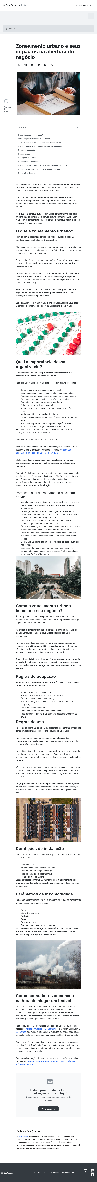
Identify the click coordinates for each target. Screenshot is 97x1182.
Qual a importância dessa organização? (34, 139)
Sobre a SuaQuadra (26, 173)
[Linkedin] (92, 1171)
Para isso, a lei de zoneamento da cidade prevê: (41, 143)
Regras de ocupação (26, 150)
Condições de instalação (28, 158)
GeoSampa (21, 1032)
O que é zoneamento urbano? (30, 135)
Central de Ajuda (40, 1173)
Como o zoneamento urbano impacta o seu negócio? (40, 146)
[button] (91, 16)
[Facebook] (92, 1174)
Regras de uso (24, 154)
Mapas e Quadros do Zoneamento (41, 1029)
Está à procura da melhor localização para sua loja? (39, 169)
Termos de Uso (68, 1173)
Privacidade (54, 1173)
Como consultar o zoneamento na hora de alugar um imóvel (42, 165)
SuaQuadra (23, 1136)
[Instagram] (85, 1171)
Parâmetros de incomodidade (30, 162)
